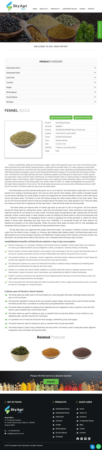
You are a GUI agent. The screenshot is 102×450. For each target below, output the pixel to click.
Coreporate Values (87, 421)
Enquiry (51, 381)
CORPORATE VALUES (70, 9)
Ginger (8, 87)
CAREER (82, 9)
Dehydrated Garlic (13, 73)
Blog (81, 425)
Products (83, 417)
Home (82, 409)
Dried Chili (10, 78)
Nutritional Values (84, 117)
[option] (25, 355)
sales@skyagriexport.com (15, 433)
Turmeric (9, 82)
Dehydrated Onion (13, 68)
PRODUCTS (54, 9)
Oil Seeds (9, 102)
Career (82, 429)
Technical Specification (62, 117)
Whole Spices (11, 92)
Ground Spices (12, 97)
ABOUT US (43, 9)
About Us (83, 413)
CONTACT (91, 9)
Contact (83, 433)
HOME (35, 9)
